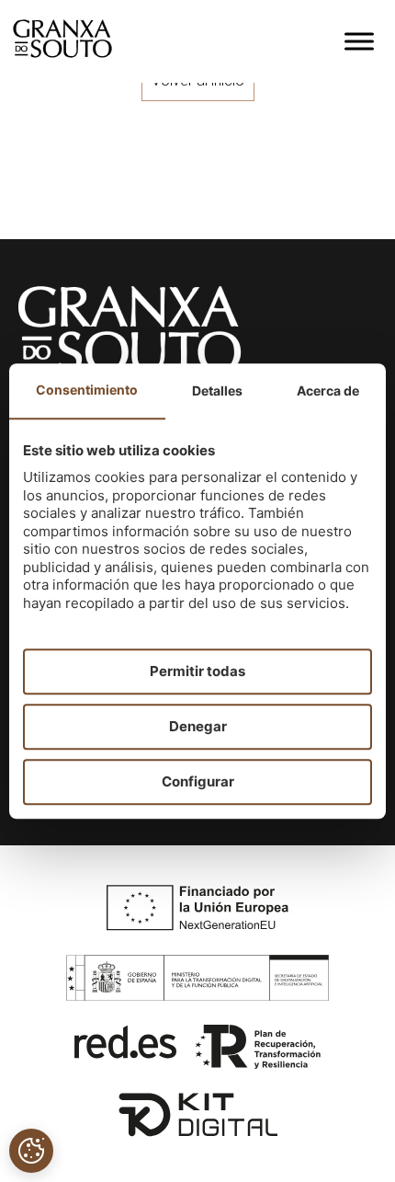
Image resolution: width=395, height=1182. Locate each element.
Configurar (198, 781)
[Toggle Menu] (359, 41)
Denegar (198, 726)
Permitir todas (197, 671)
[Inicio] (62, 52)
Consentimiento (87, 389)
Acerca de (328, 390)
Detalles (217, 390)
